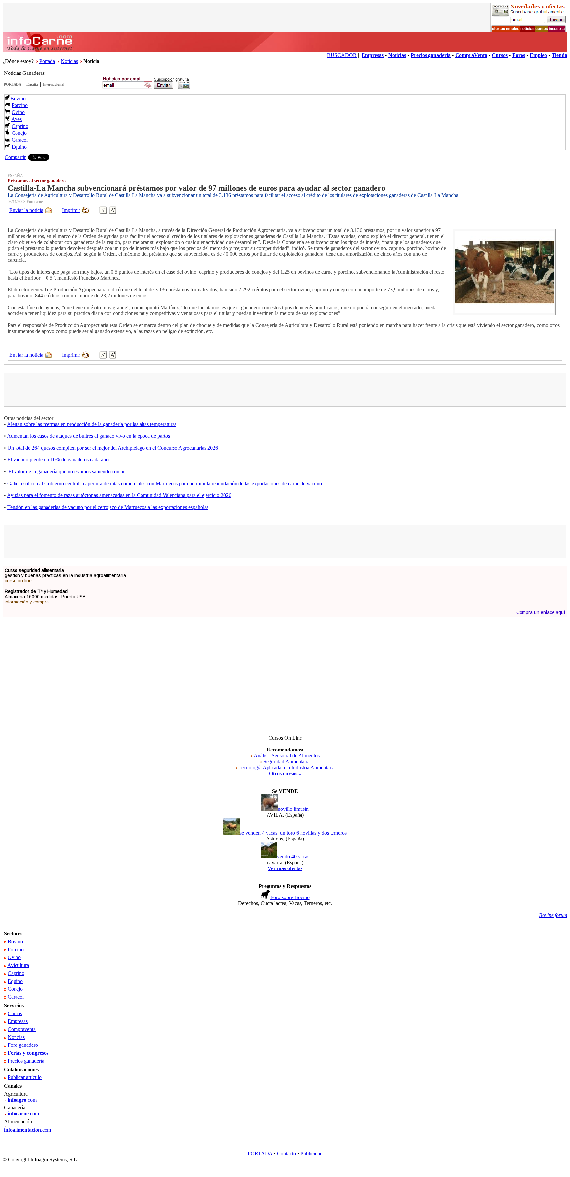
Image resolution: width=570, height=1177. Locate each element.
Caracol (20, 140)
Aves (16, 119)
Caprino (20, 126)
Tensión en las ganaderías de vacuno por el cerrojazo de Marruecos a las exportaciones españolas (107, 507)
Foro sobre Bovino (290, 897)
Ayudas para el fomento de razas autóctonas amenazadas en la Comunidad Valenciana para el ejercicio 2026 (119, 495)
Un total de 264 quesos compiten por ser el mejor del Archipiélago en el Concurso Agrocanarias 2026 (112, 448)
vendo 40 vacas (293, 856)
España (32, 84)
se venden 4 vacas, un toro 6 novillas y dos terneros (293, 833)
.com (22, 1100)
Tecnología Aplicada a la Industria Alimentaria (286, 767)
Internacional (53, 84)
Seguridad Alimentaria (286, 761)
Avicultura (18, 965)
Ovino (18, 112)
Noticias (69, 61)
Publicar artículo (25, 1077)
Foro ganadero (23, 1045)
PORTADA (12, 84)
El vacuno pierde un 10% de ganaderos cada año (58, 459)
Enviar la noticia (26, 210)
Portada (47, 61)
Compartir (15, 157)
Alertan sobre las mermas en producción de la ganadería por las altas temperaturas (91, 424)
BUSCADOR (342, 55)
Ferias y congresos (28, 1053)
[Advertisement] (285, 390)
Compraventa (22, 1029)
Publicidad (312, 1153)
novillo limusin (293, 809)
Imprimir (71, 210)
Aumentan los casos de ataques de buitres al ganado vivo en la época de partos (88, 436)
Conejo (19, 133)
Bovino (18, 98)
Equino (19, 147)
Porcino (20, 105)
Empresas (18, 1021)
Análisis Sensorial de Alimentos (287, 755)
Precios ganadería (26, 1061)
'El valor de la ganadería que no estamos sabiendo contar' (66, 471)
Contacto (286, 1153)
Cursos (15, 1013)
